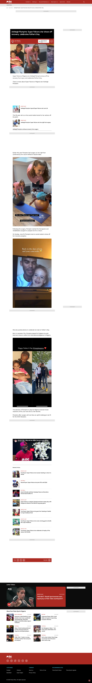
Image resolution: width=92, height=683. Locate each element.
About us (31, 670)
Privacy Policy (32, 672)
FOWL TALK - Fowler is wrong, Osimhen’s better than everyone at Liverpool (23, 639)
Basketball (9, 672)
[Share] (51, 41)
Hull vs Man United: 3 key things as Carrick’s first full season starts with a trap (49, 639)
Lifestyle (68, 1)
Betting (34, 1)
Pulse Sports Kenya (56, 670)
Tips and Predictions (43, 1)
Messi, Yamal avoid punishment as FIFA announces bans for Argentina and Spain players (23, 629)
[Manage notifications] (89, 681)
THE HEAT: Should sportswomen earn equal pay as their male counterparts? (50, 598)
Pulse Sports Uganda (71, 670)
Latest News (9, 5)
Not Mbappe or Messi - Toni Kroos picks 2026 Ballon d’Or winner (49, 629)
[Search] (84, 2)
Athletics (19, 670)
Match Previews (18, 614)
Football (27, 1)
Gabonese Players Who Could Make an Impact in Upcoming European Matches (49, 618)
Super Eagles (20, 672)
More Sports (54, 1)
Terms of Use (43, 670)
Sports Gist (62, 1)
